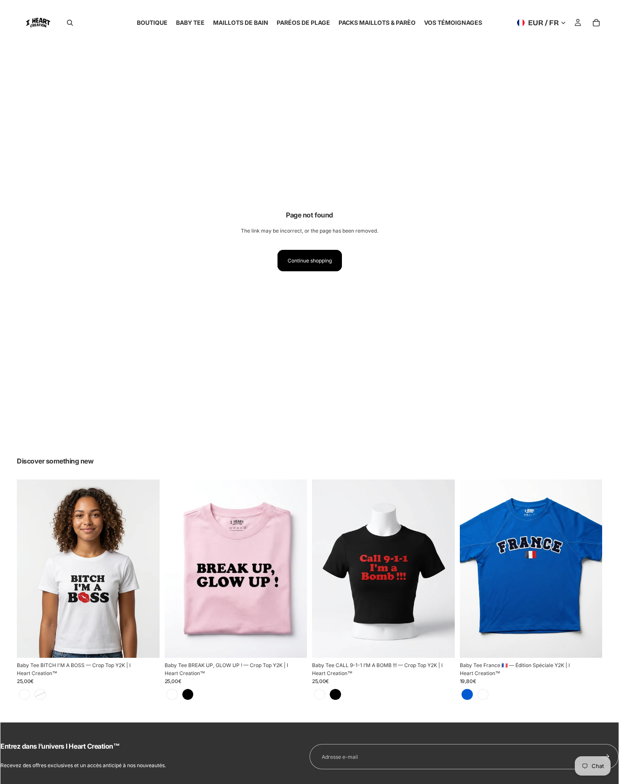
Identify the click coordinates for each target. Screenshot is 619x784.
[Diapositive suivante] (147, 568)
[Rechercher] (70, 22)
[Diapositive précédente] (29, 568)
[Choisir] (146, 644)
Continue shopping (310, 260)
